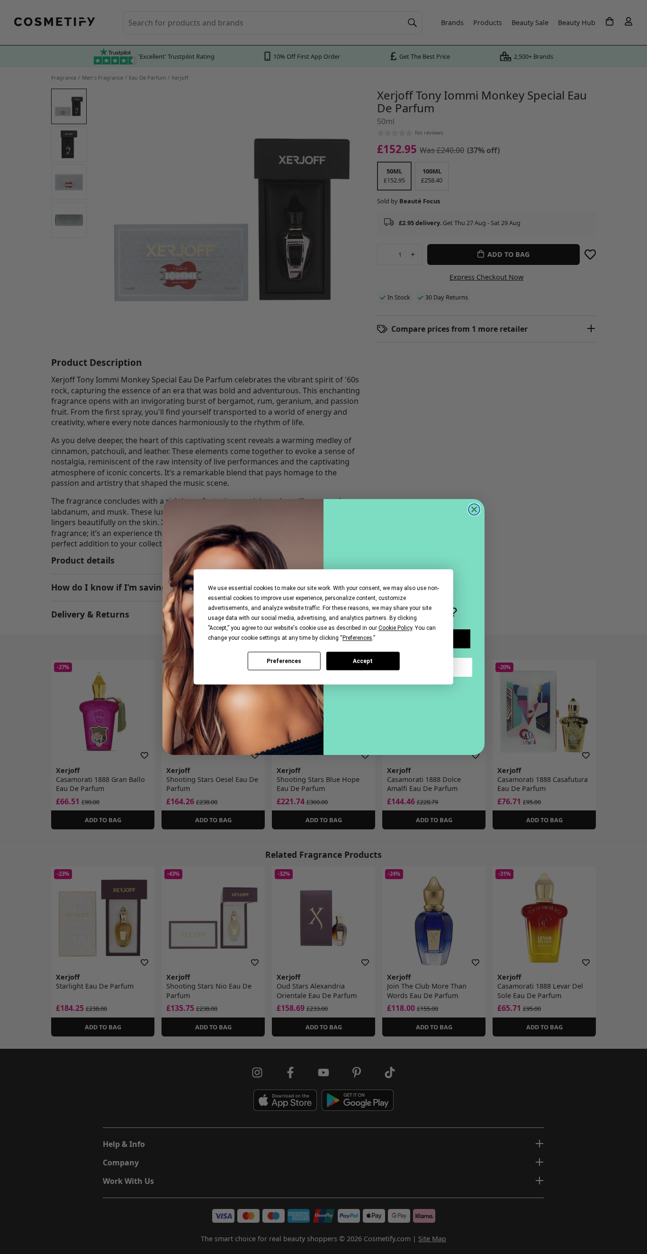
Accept (363, 661)
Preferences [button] (357, 638)
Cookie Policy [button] (395, 628)
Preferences (284, 661)
